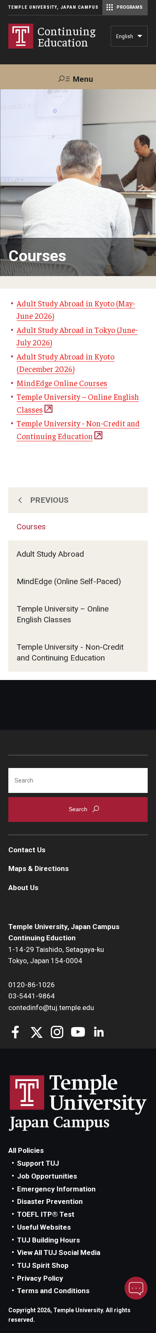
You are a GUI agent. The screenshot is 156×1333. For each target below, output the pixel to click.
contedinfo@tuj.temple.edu (51, 1007)
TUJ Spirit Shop (43, 1265)
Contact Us (26, 850)
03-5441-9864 (31, 996)
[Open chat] (136, 1288)
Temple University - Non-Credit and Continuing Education (70, 652)
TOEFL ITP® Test (45, 1214)
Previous (49, 500)
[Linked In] (99, 1033)
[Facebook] (15, 1033)
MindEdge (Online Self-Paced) (69, 581)
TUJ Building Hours (48, 1240)
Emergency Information (56, 1189)
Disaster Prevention (50, 1201)
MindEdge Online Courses (62, 383)
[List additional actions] (139, 38)
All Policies (26, 1150)
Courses (31, 526)
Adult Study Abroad (50, 554)
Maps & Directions (38, 868)
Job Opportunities (47, 1176)
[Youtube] (78, 1033)
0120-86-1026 (31, 985)
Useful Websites (44, 1227)
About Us (23, 887)
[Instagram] (57, 1033)
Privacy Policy (40, 1278)
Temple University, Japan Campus (53, 7)
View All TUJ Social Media (58, 1252)
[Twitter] (36, 1033)
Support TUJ (38, 1163)
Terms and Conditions (53, 1291)
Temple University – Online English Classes (63, 614)
